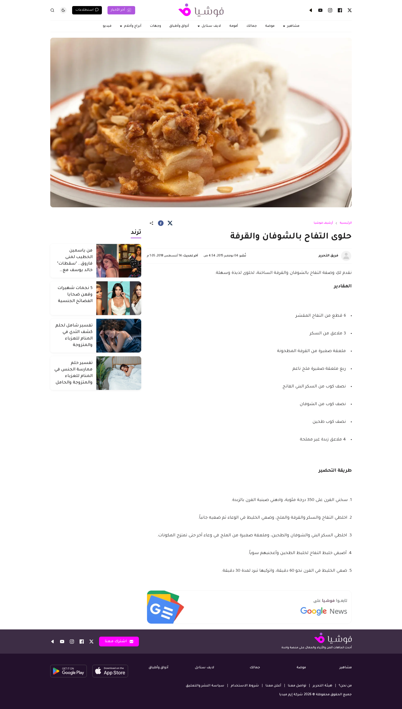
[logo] (201, 10)
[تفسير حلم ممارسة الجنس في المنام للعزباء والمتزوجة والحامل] (118, 373)
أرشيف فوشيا (323, 223)
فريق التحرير (328, 256)
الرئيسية (346, 223)
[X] (350, 10)
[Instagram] (330, 10)
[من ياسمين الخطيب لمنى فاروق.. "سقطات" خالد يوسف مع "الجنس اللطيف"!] (118, 261)
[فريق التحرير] (346, 256)
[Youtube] (320, 10)
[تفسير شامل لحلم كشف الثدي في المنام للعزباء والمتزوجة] (118, 336)
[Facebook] (340, 10)
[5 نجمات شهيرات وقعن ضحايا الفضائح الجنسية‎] (118, 298)
